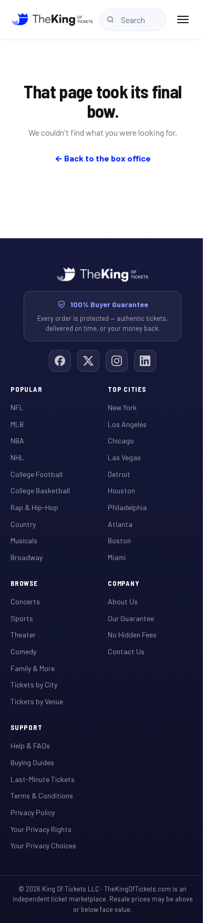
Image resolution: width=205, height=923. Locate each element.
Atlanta (120, 524)
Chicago (121, 440)
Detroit (119, 474)
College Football (37, 474)
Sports (22, 618)
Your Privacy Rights (41, 829)
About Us (123, 601)
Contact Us (126, 651)
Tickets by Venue (37, 701)
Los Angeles (127, 424)
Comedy (23, 651)
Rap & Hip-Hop (34, 507)
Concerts (25, 601)
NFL (17, 407)
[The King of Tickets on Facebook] (60, 361)
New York (122, 407)
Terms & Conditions (42, 795)
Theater (23, 634)
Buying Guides (32, 762)
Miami (117, 557)
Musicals (24, 540)
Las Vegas (124, 457)
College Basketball (40, 490)
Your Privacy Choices (43, 845)
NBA (17, 440)
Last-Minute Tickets (43, 779)
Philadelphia (127, 507)
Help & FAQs (30, 745)
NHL (17, 457)
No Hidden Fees (132, 634)
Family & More (33, 668)
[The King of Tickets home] (52, 19)
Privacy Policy (33, 812)
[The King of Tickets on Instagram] (117, 361)
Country (23, 524)
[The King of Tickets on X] (88, 361)
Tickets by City (34, 684)
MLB (17, 424)
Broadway (27, 557)
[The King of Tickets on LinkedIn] (145, 361)
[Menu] (182, 19)
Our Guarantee (131, 618)
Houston (121, 490)
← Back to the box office (103, 158)
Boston (119, 540)
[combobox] (132, 19)
